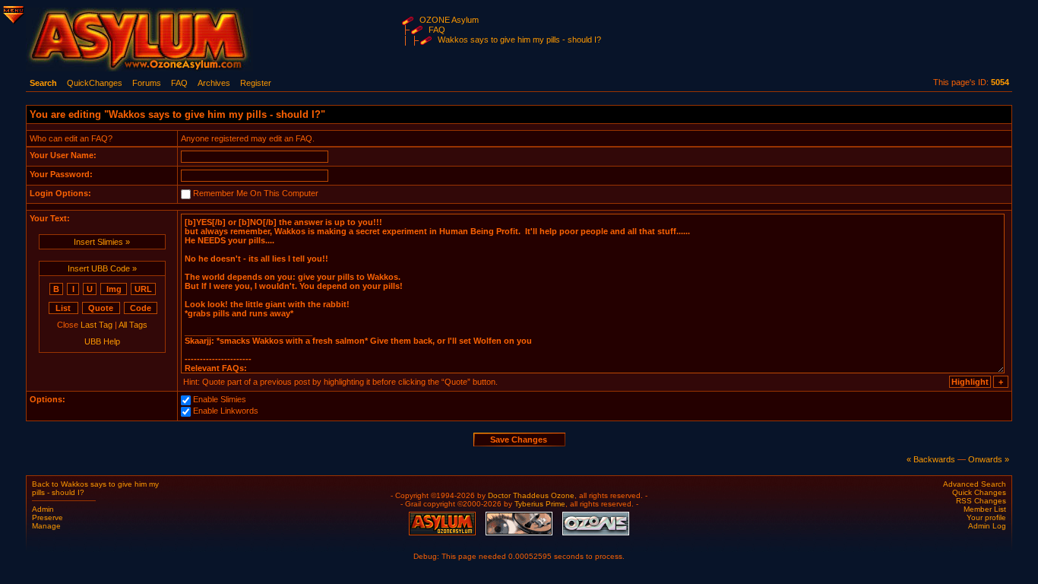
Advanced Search (974, 484)
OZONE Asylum (449, 19)
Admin (43, 509)
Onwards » (988, 459)
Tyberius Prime (539, 504)
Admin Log (987, 526)
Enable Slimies (219, 399)
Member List (985, 509)
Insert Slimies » (102, 241)
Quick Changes (979, 492)
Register (255, 82)
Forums (146, 82)
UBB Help (102, 341)
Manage (46, 526)
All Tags (133, 324)
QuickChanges (94, 82)
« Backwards (931, 459)
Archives (214, 82)
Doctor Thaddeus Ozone (531, 495)
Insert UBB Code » (102, 268)
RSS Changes (981, 501)
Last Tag (96, 324)
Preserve (47, 517)
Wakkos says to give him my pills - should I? (519, 39)
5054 (1000, 82)
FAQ (437, 29)
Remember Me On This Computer (255, 193)
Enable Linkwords (225, 410)
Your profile (986, 517)
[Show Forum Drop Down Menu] (12, 12)
